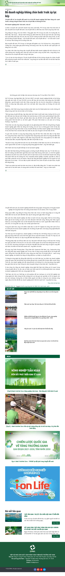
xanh (48, 286)
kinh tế (32, 286)
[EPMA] (23, 3)
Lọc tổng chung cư (15, 570)
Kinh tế (13, 286)
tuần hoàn (43, 286)
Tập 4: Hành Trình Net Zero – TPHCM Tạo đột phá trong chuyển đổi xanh (32, 461)
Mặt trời (37, 286)
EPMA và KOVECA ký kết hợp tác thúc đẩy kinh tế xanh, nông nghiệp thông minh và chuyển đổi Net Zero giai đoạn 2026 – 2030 (40, 317)
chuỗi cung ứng (25, 286)
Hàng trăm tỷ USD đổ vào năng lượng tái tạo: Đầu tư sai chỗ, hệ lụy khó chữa (41, 292)
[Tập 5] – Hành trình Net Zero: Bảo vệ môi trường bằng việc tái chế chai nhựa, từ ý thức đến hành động (32, 427)
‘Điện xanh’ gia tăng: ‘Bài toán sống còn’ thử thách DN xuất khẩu (40, 304)
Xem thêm (56, 523)
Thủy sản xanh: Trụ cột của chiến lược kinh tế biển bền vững (38, 329)
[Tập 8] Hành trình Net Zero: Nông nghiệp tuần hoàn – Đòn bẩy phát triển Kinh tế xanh (32, 391)
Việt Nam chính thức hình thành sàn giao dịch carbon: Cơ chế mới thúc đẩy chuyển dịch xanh (41, 341)
